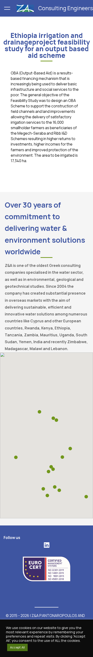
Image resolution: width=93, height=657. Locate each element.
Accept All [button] (17, 647)
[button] (54, 487)
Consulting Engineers (65, 8)
